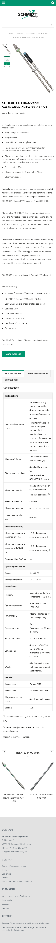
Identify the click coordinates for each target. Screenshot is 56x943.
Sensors (20, 34)
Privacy (5, 877)
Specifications (13, 373)
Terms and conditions (22, 881)
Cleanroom (31, 34)
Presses (5, 904)
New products (8, 900)
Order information (37, 373)
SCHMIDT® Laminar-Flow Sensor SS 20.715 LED (13, 797)
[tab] (13, 373)
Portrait (5, 866)
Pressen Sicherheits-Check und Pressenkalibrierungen (26, 923)
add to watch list (13, 354)
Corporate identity (18, 866)
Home (11, 34)
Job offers (6, 874)
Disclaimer (6, 881)
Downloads (11, 380)
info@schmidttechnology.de (14, 851)
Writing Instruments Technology (16, 896)
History (5, 870)
